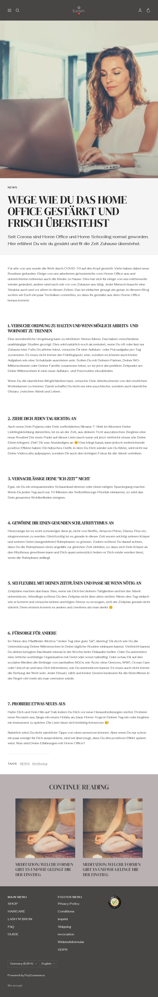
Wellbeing (39, 764)
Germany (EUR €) (21, 963)
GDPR (62, 950)
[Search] (17, 10)
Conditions (66, 911)
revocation (66, 934)
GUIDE (13, 934)
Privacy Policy (68, 904)
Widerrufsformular (71, 942)
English (46, 963)
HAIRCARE (16, 911)
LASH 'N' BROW (20, 919)
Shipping (64, 927)
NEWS (12, 187)
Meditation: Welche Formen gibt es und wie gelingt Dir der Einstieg (44, 869)
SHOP (13, 904)
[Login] (140, 10)
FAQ (11, 927)
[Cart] (148, 10)
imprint (63, 919)
